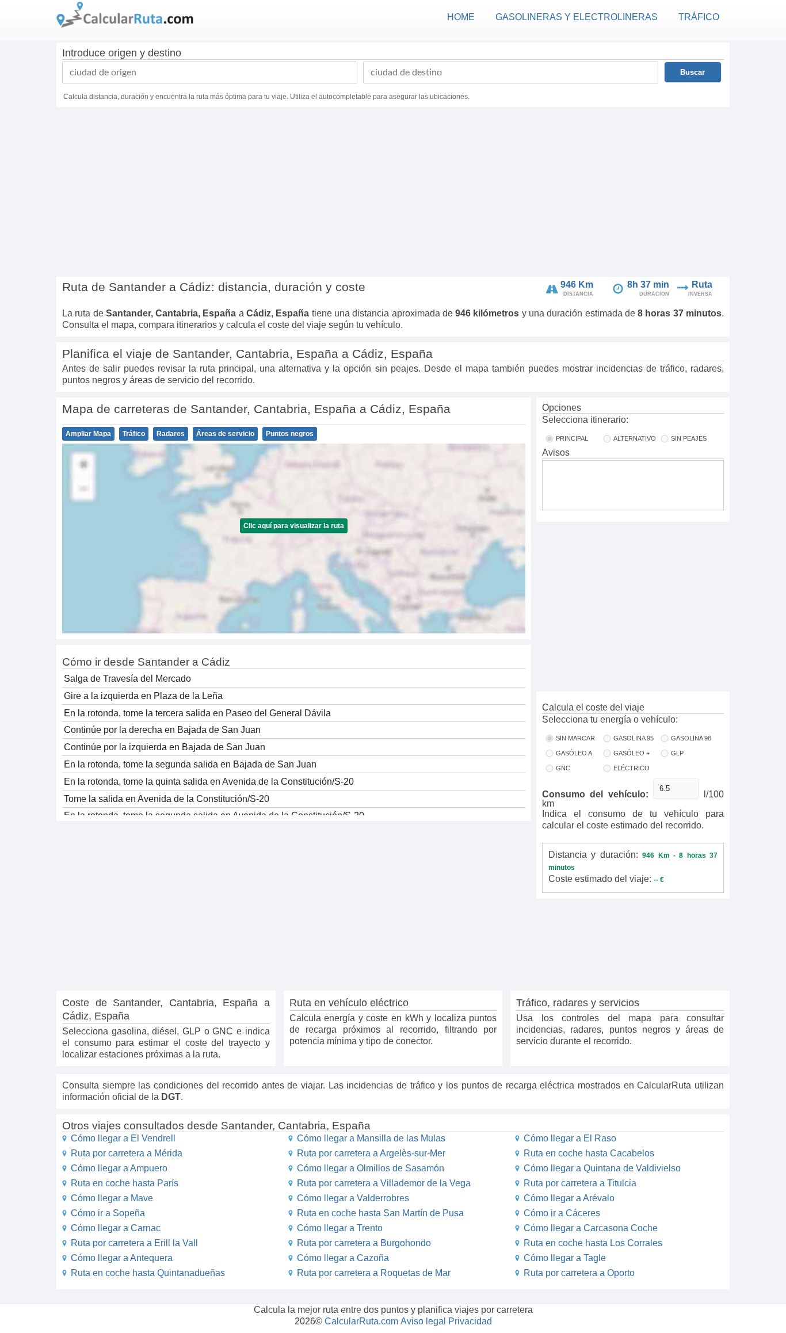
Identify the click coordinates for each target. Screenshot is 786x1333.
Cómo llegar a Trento (340, 1228)
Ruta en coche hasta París (124, 1183)
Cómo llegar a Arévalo (569, 1198)
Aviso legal (423, 1321)
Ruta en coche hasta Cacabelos (589, 1153)
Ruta (702, 284)
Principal (572, 438)
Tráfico (134, 434)
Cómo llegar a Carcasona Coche (591, 1228)
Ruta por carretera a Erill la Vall (134, 1243)
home (461, 17)
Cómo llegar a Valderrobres (353, 1198)
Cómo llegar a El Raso (570, 1138)
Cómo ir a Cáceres (562, 1213)
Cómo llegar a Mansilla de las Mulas (371, 1138)
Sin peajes (689, 438)
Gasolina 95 (633, 738)
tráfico (698, 17)
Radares (171, 434)
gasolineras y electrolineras (576, 17)
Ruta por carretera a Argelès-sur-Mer (371, 1153)
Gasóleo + (631, 753)
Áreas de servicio (225, 434)
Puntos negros (290, 434)
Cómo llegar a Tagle (565, 1258)
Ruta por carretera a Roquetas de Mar (374, 1273)
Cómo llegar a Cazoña (343, 1258)
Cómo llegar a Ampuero (119, 1168)
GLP (677, 753)
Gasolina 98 (691, 738)
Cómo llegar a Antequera (122, 1258)
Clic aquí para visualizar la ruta (293, 526)
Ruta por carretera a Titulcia (580, 1183)
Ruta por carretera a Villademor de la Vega (384, 1183)
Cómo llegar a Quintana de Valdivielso (602, 1168)
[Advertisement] (393, 193)
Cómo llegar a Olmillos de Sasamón (370, 1168)
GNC (563, 768)
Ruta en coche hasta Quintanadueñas (148, 1273)
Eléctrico (631, 768)
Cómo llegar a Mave (112, 1198)
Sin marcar (575, 738)
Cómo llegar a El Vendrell (123, 1138)
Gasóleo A (574, 753)
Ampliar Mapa (88, 434)
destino (164, 53)
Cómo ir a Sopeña (108, 1213)
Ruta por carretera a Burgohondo (364, 1243)
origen (122, 53)
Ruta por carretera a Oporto (579, 1273)
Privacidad (470, 1321)
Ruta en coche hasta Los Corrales (593, 1243)
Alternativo (634, 438)
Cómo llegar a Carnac (116, 1228)
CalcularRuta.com (361, 1321)
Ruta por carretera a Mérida (126, 1153)
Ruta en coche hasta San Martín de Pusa (380, 1213)
